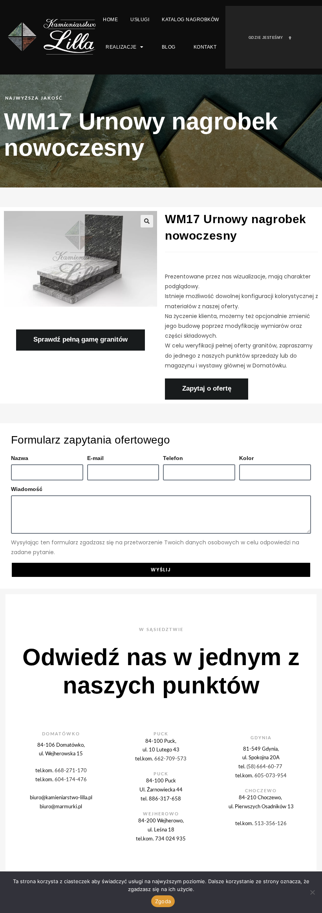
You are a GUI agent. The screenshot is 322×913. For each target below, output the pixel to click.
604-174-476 (71, 779)
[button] (147, 221)
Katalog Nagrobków (190, 19)
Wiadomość (26, 489)
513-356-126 (270, 823)
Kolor (246, 458)
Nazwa (19, 458)
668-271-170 (71, 770)
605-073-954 (270, 775)
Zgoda (163, 901)
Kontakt (205, 47)
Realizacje (121, 47)
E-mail (95, 458)
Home (110, 19)
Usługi (139, 19)
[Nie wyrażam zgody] (312, 892)
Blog (169, 47)
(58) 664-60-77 (265, 766)
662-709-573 (170, 759)
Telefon (173, 458)
